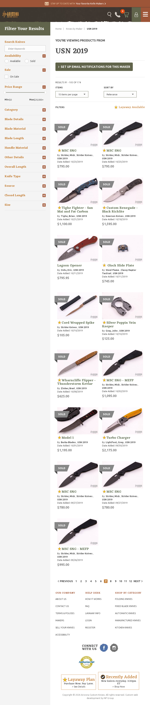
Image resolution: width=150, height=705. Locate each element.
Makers (59, 620)
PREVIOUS (66, 581)
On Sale (14, 76)
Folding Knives (123, 599)
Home (58, 29)
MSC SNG (69, 151)
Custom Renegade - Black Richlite (120, 210)
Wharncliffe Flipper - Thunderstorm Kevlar (76, 382)
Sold (32, 61)
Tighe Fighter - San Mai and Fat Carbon (75, 210)
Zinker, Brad (68, 388)
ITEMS (59, 87)
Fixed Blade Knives (125, 606)
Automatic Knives (125, 613)
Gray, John (112, 331)
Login (88, 620)
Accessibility (62, 634)
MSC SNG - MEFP (120, 380)
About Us (60, 599)
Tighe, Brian (68, 216)
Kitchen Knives (123, 627)
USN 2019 (62, 158)
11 (125, 581)
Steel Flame (112, 270)
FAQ (87, 606)
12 (130, 581)
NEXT (137, 581)
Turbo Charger (118, 438)
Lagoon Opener (69, 265)
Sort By (108, 87)
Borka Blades (68, 442)
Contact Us (62, 606)
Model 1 (68, 438)
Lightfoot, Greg (114, 442)
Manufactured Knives (127, 620)
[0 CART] (126, 14)
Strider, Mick (68, 155)
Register (90, 627)
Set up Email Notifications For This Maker (95, 66)
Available (15, 61)
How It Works (93, 599)
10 (120, 581)
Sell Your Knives (64, 627)
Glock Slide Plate (120, 265)
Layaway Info (92, 613)
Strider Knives (84, 155)
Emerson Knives (114, 216)
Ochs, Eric (66, 270)
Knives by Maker (74, 29)
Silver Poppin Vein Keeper (119, 324)
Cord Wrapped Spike (78, 323)
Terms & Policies (64, 613)
